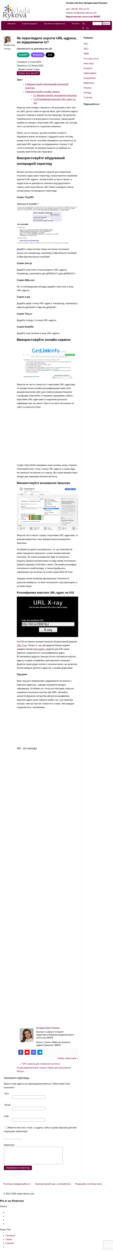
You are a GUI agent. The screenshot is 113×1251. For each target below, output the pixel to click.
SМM (86, 53)
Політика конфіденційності (17, 1184)
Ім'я (6, 1093)
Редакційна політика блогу (88, 1184)
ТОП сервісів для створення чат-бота (39, 1064)
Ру (83, 28)
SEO (86, 49)
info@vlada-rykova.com (85, 13)
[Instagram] (33, 1052)
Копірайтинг (90, 78)
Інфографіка (90, 73)
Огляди (87, 92)
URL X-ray (22, 645)
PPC (86, 44)
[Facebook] (20, 1052)
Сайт (6, 1116)
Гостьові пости (91, 58)
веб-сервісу (39, 649)
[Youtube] (27, 1052)
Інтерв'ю (88, 68)
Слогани (88, 97)
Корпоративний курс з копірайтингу (53, 1184)
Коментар (9, 1145)
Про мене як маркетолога (54, 24)
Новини (88, 88)
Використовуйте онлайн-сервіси (42, 92)
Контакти (75, 24)
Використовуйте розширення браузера (55, 95)
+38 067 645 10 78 (79, 9)
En (87, 28)
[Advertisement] (47, 437)
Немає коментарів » (68, 1058)
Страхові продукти (29, 24)
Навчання (11, 24)
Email (7, 1105)
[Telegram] (39, 1052)
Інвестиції (89, 63)
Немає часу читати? (28, 73)
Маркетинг (89, 83)
